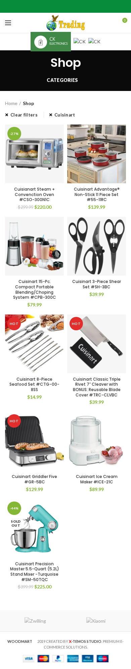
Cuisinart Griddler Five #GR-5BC (34, 479)
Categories (62, 80)
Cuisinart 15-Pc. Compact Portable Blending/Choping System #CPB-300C (34, 289)
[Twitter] (57, 6)
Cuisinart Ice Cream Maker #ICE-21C (97, 479)
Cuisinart (64, 114)
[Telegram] (82, 6)
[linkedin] (74, 6)
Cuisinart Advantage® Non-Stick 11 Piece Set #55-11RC (97, 194)
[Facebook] (49, 6)
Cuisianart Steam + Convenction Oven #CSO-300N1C (34, 194)
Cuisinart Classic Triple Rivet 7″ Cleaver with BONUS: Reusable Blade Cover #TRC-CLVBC (97, 387)
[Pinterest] (65, 6)
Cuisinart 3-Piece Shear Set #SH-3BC (96, 284)
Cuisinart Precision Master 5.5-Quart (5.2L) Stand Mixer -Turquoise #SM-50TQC (34, 571)
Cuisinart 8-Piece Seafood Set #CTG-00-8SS (34, 384)
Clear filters (24, 114)
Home (11, 103)
